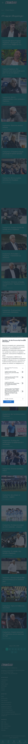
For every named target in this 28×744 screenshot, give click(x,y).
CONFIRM (9, 401)
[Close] (24, 340)
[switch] (22, 372)
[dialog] (14, 372)
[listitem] (14, 368)
